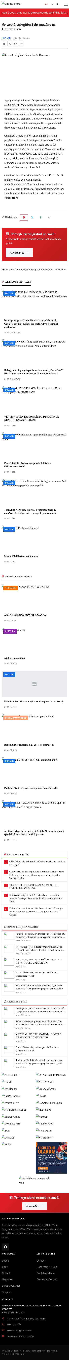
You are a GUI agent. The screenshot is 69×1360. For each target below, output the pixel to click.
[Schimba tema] (58, 4)
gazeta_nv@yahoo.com (19, 1330)
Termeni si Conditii (47, 1279)
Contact (41, 1260)
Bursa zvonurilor (11, 1285)
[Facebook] (4, 43)
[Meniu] (64, 4)
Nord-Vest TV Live (47, 1266)
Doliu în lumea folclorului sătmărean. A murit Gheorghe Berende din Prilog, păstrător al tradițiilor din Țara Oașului (36, 911)
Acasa (5, 269)
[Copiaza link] (21, 43)
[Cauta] (52, 4)
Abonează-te (17, 252)
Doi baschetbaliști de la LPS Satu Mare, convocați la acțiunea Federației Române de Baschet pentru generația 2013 (35, 898)
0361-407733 (14, 1324)
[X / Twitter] (9, 43)
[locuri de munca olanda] (51, 1158)
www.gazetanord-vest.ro (20, 1336)
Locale (6, 38)
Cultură (6, 1273)
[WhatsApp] (15, 43)
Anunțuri (6, 1292)
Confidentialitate (46, 1273)
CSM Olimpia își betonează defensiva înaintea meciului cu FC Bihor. (37, 863)
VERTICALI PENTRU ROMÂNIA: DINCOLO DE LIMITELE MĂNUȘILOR (34, 886)
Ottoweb (20, 1354)
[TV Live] (46, 4)
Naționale (7, 1279)
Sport (5, 1266)
